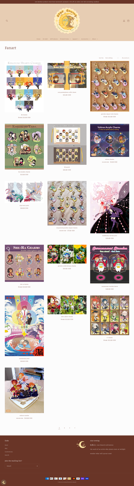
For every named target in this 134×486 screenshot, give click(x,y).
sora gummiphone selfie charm (67, 92)
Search (7, 455)
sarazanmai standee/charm (110, 286)
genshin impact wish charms (109, 114)
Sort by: (101, 58)
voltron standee (24, 415)
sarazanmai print (24, 358)
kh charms (24, 115)
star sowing (64, 482)
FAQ (6, 448)
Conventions (9, 451)
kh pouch (67, 167)
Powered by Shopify (71, 482)
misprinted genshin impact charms (66, 228)
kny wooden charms (24, 172)
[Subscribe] (37, 466)
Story (6, 445)
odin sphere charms (67, 316)
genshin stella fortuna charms (67, 266)
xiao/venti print (24, 205)
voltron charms (109, 159)
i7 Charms (110, 337)
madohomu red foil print (109, 235)
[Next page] (75, 428)
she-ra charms (24, 284)
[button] (7, 21)
